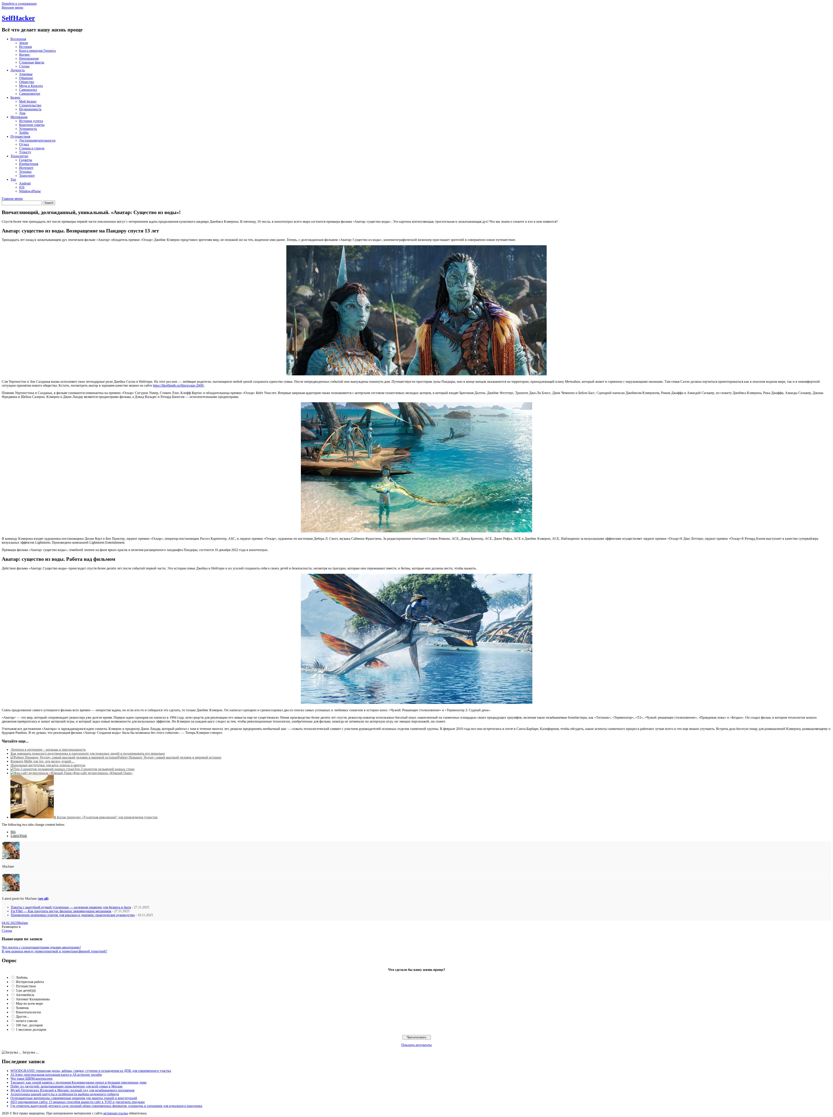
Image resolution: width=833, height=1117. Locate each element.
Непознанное (29, 58)
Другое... (22, 1016)
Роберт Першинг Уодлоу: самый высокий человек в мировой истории (169, 757)
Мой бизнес (28, 101)
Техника (25, 171)
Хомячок (22, 1008)
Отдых (24, 144)
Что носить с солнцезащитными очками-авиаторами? (41, 947)
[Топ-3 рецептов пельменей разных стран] (42, 769)
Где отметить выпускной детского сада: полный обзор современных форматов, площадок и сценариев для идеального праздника (106, 1106)
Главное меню (12, 198)
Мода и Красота (31, 86)
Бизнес (15, 97)
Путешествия (20, 136)
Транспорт (27, 175)
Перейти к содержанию (19, 3)
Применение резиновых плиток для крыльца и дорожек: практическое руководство (73, 915)
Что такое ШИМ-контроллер (31, 1078)
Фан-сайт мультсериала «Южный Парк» (103, 773)
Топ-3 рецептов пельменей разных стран (104, 769)
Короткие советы (31, 125)
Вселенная (18, 39)
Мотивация (18, 117)
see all (43, 898)
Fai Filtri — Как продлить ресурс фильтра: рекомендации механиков (61, 911)
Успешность (28, 129)
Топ (13, 179)
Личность (17, 70)
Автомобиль (25, 995)
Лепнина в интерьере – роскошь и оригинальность (48, 749)
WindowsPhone (30, 191)
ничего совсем (26, 1021)
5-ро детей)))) (26, 990)
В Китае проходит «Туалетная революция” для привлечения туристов (105, 817)
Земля (23, 43)
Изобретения (28, 164)
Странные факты (31, 62)
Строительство (30, 105)
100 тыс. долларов (29, 1025)
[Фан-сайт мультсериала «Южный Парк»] (41, 773)
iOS (22, 187)
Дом (22, 113)
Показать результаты (416, 1045)
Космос (24, 54)
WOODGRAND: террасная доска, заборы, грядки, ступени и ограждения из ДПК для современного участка (90, 1071)
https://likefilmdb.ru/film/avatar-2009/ (178, 385)
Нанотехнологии (28, 1012)
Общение (26, 78)
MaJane (22, 923)
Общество (26, 82)
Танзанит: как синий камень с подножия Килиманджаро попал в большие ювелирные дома (78, 1082)
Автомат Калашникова (33, 999)
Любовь (22, 977)
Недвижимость (30, 109)
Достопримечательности (37, 140)
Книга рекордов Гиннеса (37, 50)
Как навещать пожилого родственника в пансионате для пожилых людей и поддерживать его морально (88, 753)
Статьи (24, 66)
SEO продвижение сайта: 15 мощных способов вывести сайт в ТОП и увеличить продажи (77, 1102)
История (25, 47)
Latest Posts (19, 836)
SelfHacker (18, 18)
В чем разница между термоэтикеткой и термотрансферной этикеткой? (54, 951)
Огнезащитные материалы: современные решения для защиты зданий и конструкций (73, 1098)
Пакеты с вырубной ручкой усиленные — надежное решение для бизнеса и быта (71, 907)
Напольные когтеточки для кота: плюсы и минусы (48, 765)
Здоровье (26, 74)
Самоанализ (28, 90)
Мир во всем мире (29, 1003)
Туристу (25, 152)
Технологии (19, 156)
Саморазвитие (29, 93)
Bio (13, 832)
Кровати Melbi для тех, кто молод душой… (42, 761)
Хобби (24, 132)
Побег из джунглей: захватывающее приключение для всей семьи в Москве (66, 1086)
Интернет (26, 168)
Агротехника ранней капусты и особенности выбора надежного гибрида (64, 1094)
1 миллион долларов (31, 1029)
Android (25, 183)
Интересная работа (30, 982)
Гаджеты (25, 160)
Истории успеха (31, 121)
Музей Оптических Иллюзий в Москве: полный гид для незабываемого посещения (72, 1090)
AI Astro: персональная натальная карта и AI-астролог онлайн (56, 1074)
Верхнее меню (12, 7)
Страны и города (31, 148)
